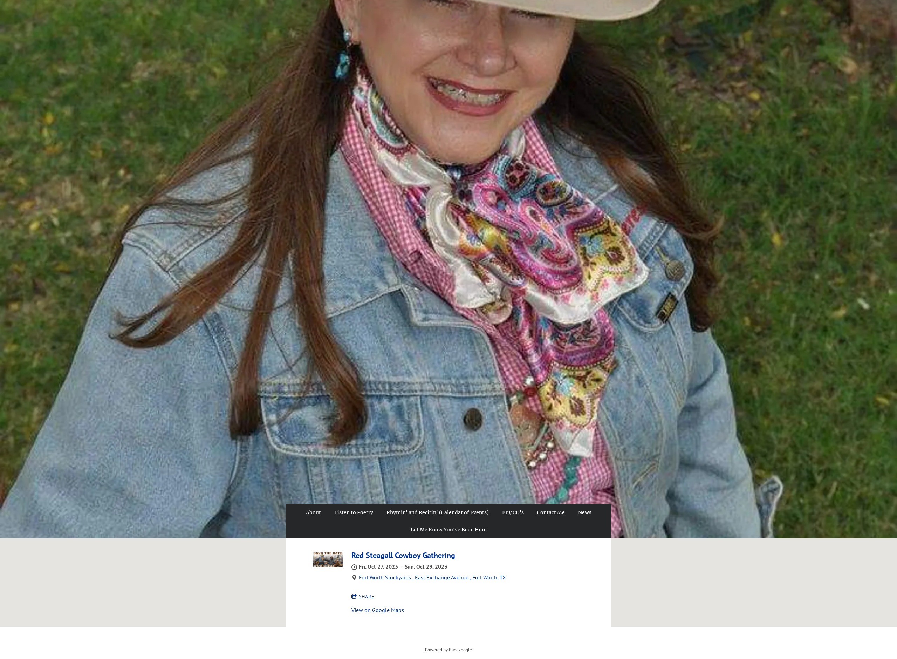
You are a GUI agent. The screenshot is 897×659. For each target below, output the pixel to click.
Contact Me (551, 512)
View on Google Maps (377, 609)
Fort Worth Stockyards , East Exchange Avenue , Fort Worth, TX (432, 577)
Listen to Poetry (353, 512)
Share (367, 596)
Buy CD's (513, 512)
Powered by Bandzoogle (448, 649)
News (584, 512)
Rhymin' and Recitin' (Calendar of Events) (437, 512)
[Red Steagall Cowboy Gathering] (328, 565)
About (313, 512)
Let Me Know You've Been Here (449, 529)
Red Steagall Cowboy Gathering (403, 555)
